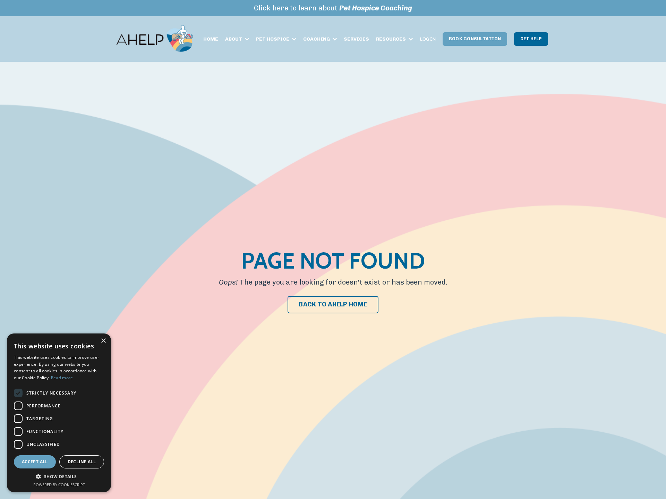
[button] (59, 476)
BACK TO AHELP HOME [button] (333, 304)
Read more (62, 378)
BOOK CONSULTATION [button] (475, 38)
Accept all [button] (35, 462)
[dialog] (59, 412)
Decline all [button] (82, 462)
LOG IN (428, 39)
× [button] (103, 341)
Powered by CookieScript (59, 484)
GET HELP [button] (531, 38)
